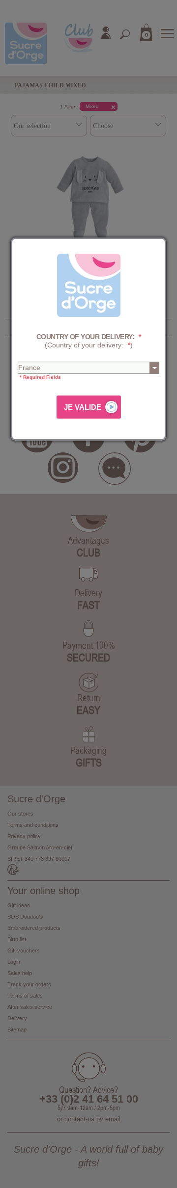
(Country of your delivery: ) (88, 341)
